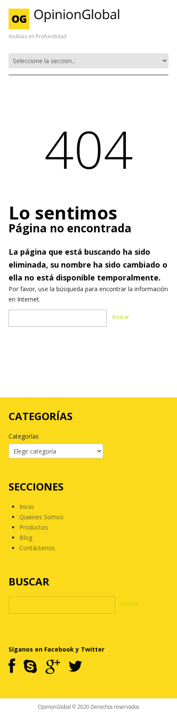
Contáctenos (37, 548)
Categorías (24, 436)
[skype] (30, 667)
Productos (33, 527)
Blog (25, 537)
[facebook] (12, 667)
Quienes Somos (41, 517)
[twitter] (75, 667)
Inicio (26, 507)
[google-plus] (53, 667)
